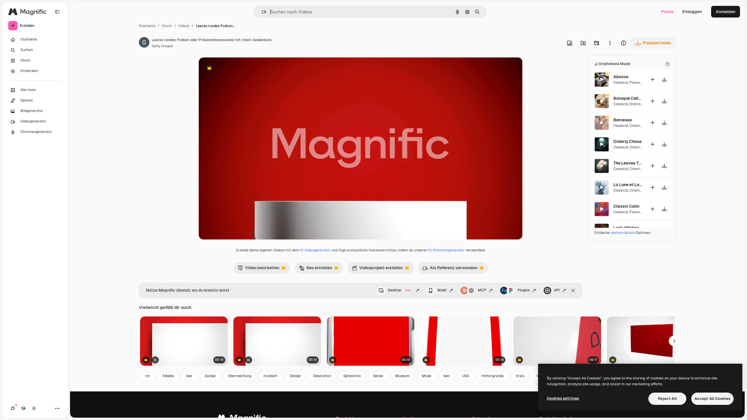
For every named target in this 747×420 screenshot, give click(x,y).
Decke (378, 376)
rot (147, 376)
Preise (667, 11)
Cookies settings (563, 398)
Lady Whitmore (628, 227)
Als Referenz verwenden (450, 269)
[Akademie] (23, 408)
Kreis (520, 376)
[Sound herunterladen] (664, 79)
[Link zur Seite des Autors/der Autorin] (144, 43)
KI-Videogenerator (315, 250)
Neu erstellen (315, 269)
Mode (426, 376)
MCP (482, 290)
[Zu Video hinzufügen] (652, 79)
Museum (402, 376)
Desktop (399, 290)
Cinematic (637, 125)
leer (189, 376)
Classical (620, 82)
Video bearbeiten (258, 269)
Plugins (524, 290)
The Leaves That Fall (628, 163)
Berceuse (622, 120)
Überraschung (239, 376)
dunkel (210, 376)
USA (465, 376)
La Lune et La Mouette (628, 184)
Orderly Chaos (627, 141)
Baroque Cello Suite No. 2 (628, 98)
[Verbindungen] (13, 408)
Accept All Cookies (712, 398)
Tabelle (168, 376)
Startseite (147, 26)
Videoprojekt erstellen (377, 269)
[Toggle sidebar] (57, 11)
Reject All (667, 398)
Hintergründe (492, 376)
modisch (270, 376)
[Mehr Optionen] (610, 43)
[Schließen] (573, 290)
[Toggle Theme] (34, 408)
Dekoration (322, 376)
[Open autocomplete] (262, 12)
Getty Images (162, 46)
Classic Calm (626, 206)
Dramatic (637, 104)
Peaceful (636, 82)
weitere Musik (622, 232)
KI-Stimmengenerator (446, 250)
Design (295, 376)
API (557, 290)
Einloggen (692, 11)
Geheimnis (352, 376)
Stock (167, 26)
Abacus (621, 76)
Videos (183, 26)
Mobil (441, 290)
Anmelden (725, 11)
